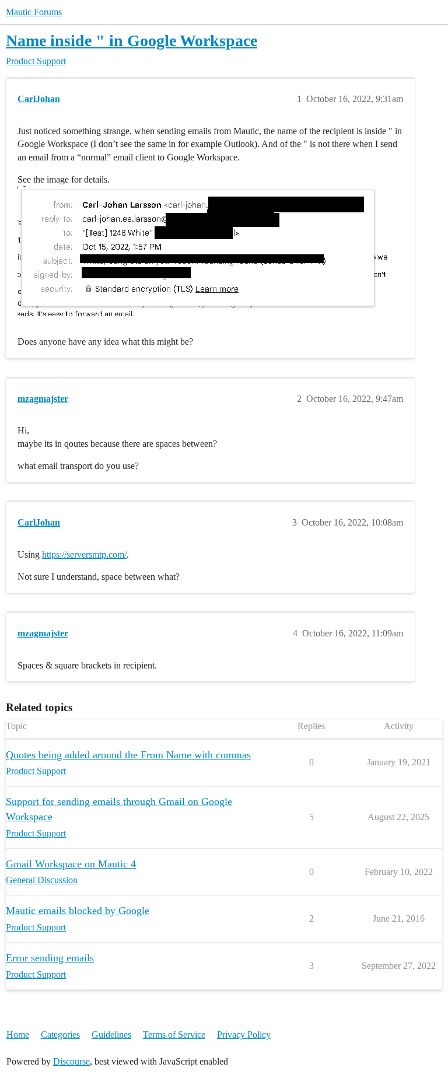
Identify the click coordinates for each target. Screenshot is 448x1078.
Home (17, 1035)
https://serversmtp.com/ (84, 554)
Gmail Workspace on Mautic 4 (71, 864)
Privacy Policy (244, 1035)
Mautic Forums (34, 12)
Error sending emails (50, 958)
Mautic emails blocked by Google (77, 910)
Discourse (71, 1061)
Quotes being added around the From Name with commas (128, 755)
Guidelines (111, 1035)
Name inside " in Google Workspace (131, 41)
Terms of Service (174, 1035)
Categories (60, 1035)
